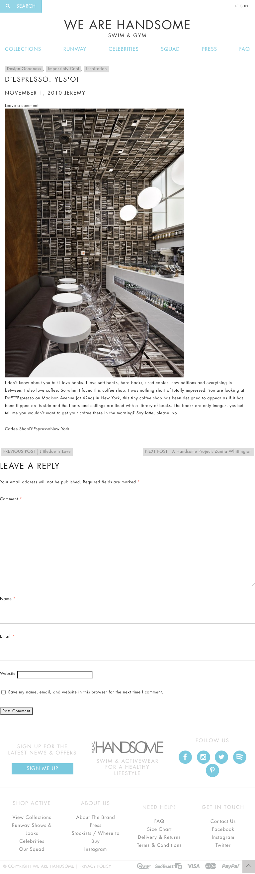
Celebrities (124, 49)
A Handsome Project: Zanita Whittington (198, 452)
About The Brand (95, 817)
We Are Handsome (127, 29)
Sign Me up (42, 768)
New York (59, 429)
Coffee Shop (17, 429)
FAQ (244, 49)
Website (8, 674)
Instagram (95, 849)
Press (209, 49)
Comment (11, 499)
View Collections (32, 817)
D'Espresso (39, 429)
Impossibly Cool (63, 69)
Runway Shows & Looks (32, 829)
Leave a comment (22, 106)
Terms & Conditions (159, 845)
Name (8, 599)
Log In (241, 6)
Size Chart (159, 829)
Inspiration (96, 69)
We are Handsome (55, 6)
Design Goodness (24, 69)
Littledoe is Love (37, 452)
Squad (170, 49)
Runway (75, 49)
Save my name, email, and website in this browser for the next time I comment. (85, 692)
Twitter (223, 845)
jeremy (75, 93)
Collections (23, 49)
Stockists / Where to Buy (96, 837)
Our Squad (31, 849)
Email (7, 637)
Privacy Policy (95, 867)
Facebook (223, 829)
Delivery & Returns (159, 837)
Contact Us (223, 821)
